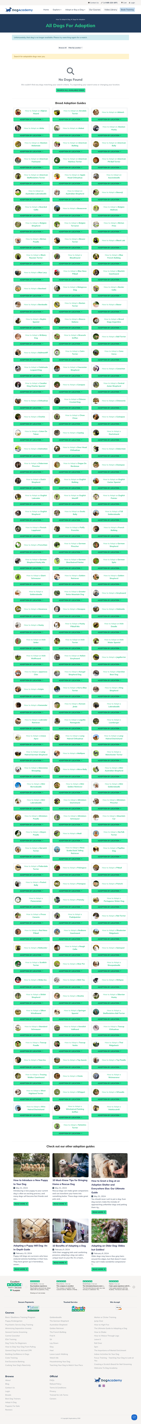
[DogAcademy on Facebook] (99, 1386)
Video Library (110, 9)
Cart (125, 3)
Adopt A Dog (10, 1402)
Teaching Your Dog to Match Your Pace (66, 1365)
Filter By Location (74, 48)
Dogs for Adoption (79, 19)
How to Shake (100, 1332)
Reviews (8, 1410)
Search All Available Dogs (70, 90)
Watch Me (54, 1358)
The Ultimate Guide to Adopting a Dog (110, 1328)
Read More (20, 1204)
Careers (53, 1399)
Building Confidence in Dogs (17, 1354)
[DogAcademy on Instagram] (103, 1386)
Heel (52, 1350)
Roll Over (98, 1343)
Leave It (97, 1339)
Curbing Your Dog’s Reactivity (18, 1365)
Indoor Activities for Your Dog (106, 1354)
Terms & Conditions (58, 1387)
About (8, 1380)
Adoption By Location (31, 119)
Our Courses (94, 9)
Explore (56, 9)
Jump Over (98, 1321)
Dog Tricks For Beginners (16, 1343)
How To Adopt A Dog (63, 19)
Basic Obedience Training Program (20, 1317)
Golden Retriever (57, 1328)
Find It (52, 1336)
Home (46, 9)
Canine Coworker (12, 1336)
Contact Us (94, 3)
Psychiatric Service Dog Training (19, 1325)
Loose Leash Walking (59, 1354)
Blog (7, 1384)
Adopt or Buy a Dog (74, 9)
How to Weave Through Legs (106, 1336)
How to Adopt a (112, 192)
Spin (96, 1347)
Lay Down (54, 1343)
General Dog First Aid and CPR (18, 1350)
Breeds (8, 1395)
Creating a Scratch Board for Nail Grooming (113, 1364)
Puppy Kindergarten (13, 1321)
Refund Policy (55, 1384)
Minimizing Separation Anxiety (18, 1328)
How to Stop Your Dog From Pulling (20, 1347)
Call (109, 3)
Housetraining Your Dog (60, 1361)
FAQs (52, 1380)
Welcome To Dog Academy (105, 1368)
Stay (52, 1347)
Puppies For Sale (12, 1406)
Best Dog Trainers (13, 1399)
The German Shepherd (59, 1321)
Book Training (127, 9)
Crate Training (11, 1358)
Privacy (53, 1391)
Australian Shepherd (58, 1325)
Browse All (62, 48)
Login (132, 3)
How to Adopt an (36, 112)
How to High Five (101, 1325)
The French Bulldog (58, 1332)
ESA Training (10, 1339)
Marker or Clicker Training (105, 1317)
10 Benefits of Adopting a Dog (69, 1245)
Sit (51, 1339)
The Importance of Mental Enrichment (110, 1350)
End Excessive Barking (14, 1361)
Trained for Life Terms (59, 1395)
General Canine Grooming (16, 1332)
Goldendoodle (56, 1317)
